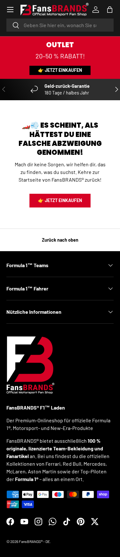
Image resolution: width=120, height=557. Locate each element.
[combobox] (60, 25)
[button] (110, 10)
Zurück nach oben (60, 240)
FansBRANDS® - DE (34, 541)
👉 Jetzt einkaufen (60, 70)
